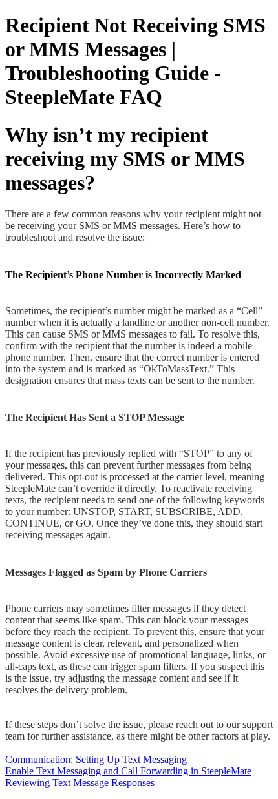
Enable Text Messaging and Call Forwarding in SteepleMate (128, 770)
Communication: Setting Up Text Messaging (96, 759)
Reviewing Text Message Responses (80, 782)
